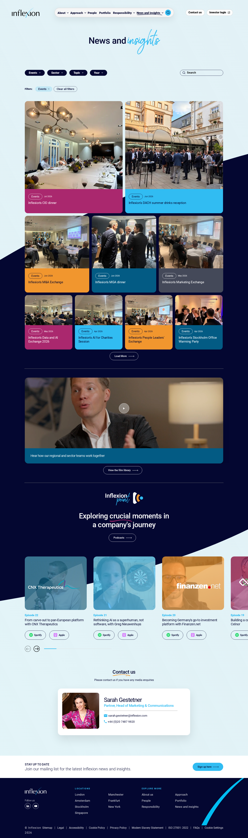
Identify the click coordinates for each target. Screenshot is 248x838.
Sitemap (47, 827)
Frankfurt (114, 800)
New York (114, 806)
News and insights (148, 12)
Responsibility (122, 12)
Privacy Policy (118, 827)
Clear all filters (65, 89)
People (92, 12)
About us (147, 794)
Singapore (81, 812)
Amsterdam (82, 800)
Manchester (115, 794)
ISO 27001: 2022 (178, 827)
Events (42, 89)
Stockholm (82, 806)
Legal (60, 827)
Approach (76, 12)
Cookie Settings (214, 827)
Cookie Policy (97, 827)
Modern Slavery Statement (147, 827)
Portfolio (105, 12)
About (61, 12)
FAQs (196, 827)
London (80, 794)
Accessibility (76, 827)
